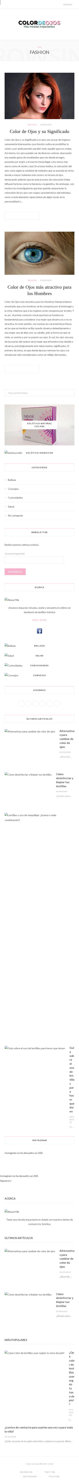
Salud (11, 506)
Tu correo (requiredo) (14, 553)
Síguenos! (6, 1180)
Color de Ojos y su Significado (39, 131)
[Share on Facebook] (18, 216)
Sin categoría (15, 515)
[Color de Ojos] (39, 24)
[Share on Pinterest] (31, 216)
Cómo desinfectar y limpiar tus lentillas (64, 780)
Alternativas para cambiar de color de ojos (67, 738)
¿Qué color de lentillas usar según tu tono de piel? (71, 1378)
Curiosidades (15, 497)
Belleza (32, 124)
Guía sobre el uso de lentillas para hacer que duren (71, 1079)
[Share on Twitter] (22, 216)
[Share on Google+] (26, 216)
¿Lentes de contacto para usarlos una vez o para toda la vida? (39, 1429)
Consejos (13, 488)
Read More (39, 620)
